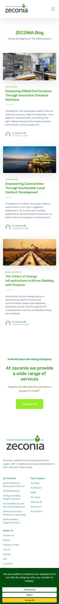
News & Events (13, 272)
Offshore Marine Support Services (11, 521)
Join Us (6, 549)
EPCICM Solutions (11, 491)
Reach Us (8, 530)
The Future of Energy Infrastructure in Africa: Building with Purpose (29, 281)
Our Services (9, 478)
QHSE (33, 492)
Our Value (35, 483)
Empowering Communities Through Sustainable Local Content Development (25, 188)
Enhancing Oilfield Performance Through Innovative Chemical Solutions (28, 95)
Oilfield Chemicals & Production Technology (14, 513)
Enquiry (6, 540)
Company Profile (11, 545)
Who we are (36, 506)
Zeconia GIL (20, 133)
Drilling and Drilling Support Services (11, 497)
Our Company (38, 478)
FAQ (5, 559)
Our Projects (37, 511)
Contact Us (29, 404)
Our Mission (36, 488)
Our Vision (35, 497)
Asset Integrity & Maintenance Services (14, 485)
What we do (36, 502)
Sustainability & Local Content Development (14, 505)
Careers (7, 554)
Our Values (11, 87)
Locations (8, 563)
